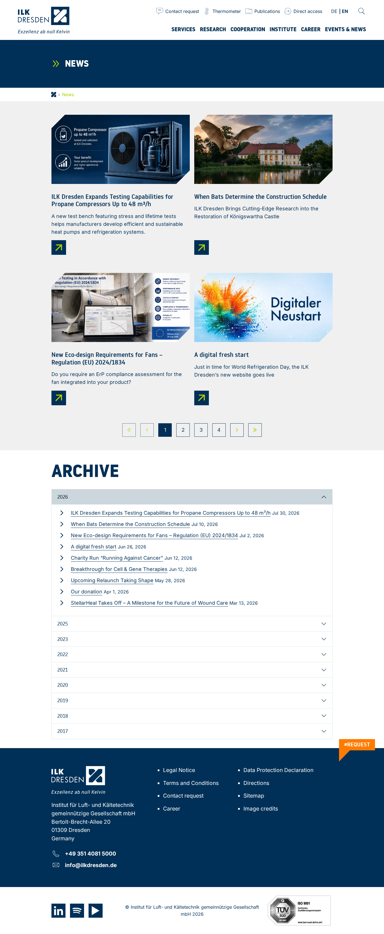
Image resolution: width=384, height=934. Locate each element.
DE (334, 11)
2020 (62, 684)
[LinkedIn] (58, 911)
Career (171, 808)
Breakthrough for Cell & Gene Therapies (119, 569)
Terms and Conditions (191, 783)
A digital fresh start (93, 547)
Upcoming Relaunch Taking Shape (112, 580)
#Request (357, 744)
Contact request (183, 795)
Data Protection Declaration (278, 770)
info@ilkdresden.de (91, 864)
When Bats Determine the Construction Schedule (130, 524)
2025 (62, 623)
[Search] (361, 11)
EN (345, 11)
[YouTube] (96, 911)
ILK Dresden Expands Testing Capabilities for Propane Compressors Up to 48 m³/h (171, 513)
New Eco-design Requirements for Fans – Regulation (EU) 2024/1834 (154, 535)
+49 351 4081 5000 (90, 853)
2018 (62, 715)
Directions (256, 783)
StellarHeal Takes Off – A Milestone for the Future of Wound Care (149, 603)
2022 (62, 654)
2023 (62, 639)
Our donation (86, 592)
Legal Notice (179, 770)
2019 (62, 700)
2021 (62, 669)
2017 (62, 731)
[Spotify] (77, 911)
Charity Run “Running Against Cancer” (117, 558)
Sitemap (253, 795)
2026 (62, 496)
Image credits (260, 808)
